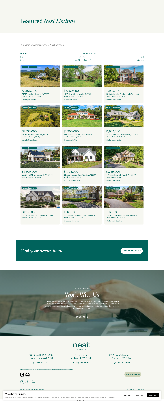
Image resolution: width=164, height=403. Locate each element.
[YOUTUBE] (33, 382)
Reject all (126, 395)
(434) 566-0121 (40, 362)
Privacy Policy (140, 389)
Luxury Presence (40, 389)
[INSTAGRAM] (27, 382)
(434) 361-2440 (122, 362)
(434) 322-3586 (81, 362)
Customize (139, 395)
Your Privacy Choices (82, 401)
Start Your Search (131, 250)
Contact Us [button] (82, 317)
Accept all (152, 395)
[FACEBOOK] (22, 382)
